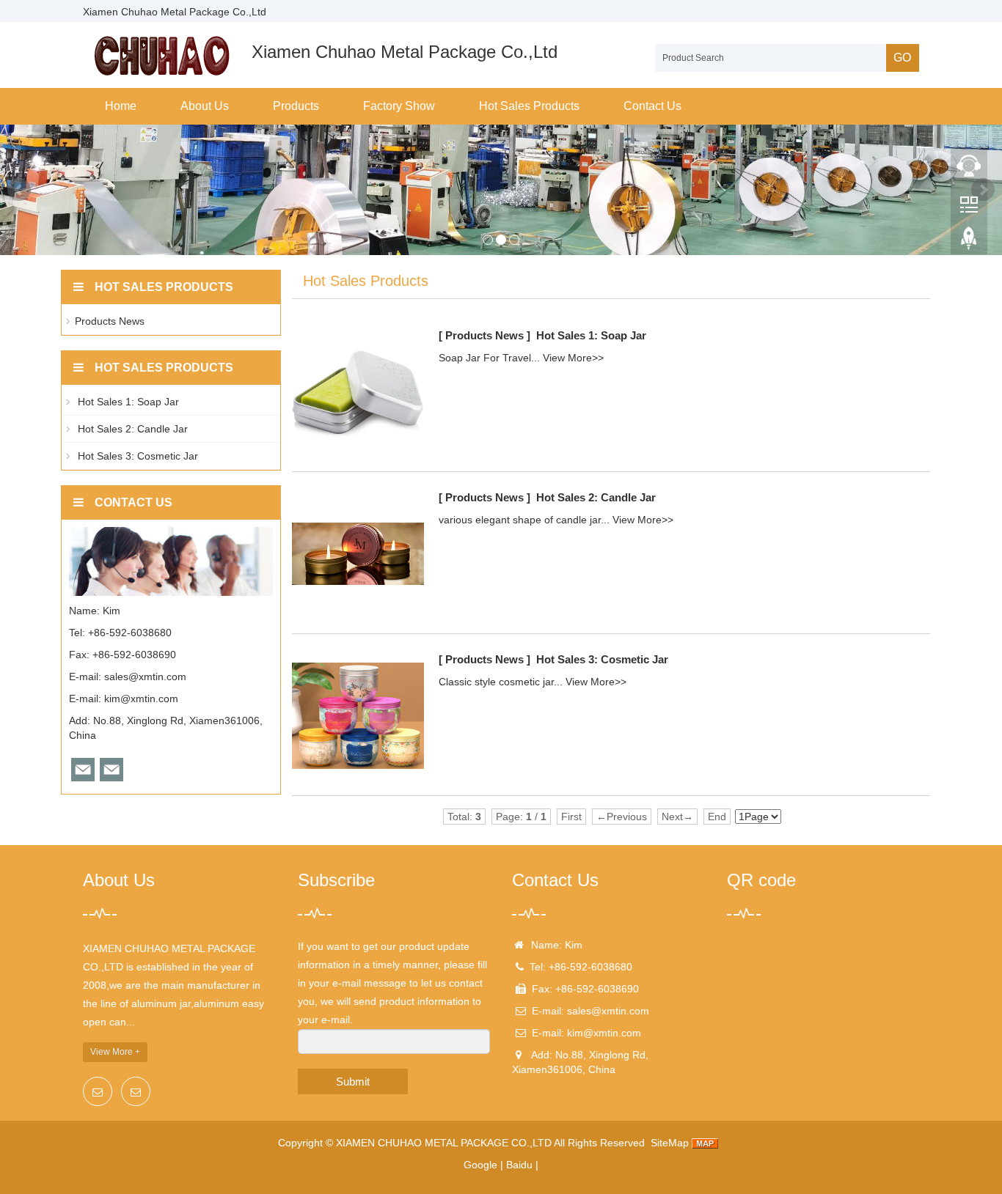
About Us (204, 106)
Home (120, 106)
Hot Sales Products (529, 106)
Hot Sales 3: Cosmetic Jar (602, 659)
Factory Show (399, 106)
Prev (19, 190)
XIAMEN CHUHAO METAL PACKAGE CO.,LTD (444, 1143)
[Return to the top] (969, 242)
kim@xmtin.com (141, 698)
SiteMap (670, 1143)
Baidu (519, 1165)
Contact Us (652, 106)
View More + (115, 1052)
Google (480, 1165)
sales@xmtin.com (145, 676)
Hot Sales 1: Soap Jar (591, 335)
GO (902, 57)
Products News (110, 321)
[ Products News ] (484, 335)
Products (296, 106)
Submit (353, 1081)
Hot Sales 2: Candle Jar (596, 497)
